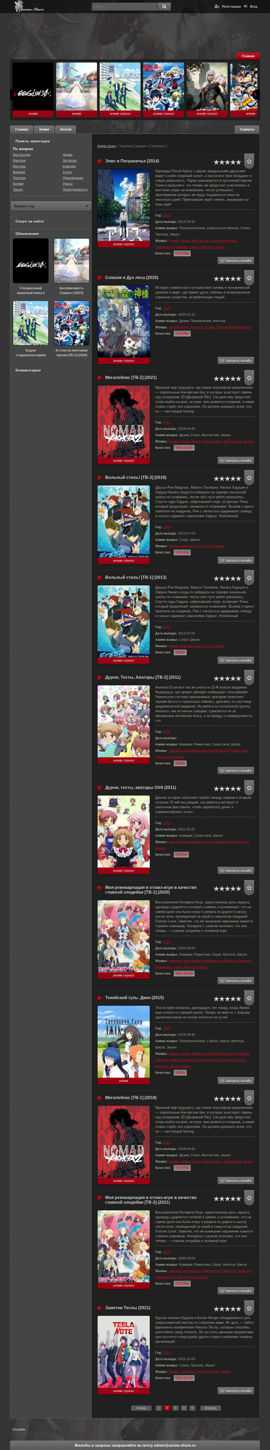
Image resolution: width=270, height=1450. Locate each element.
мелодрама (191, 751)
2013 (167, 627)
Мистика (19, 166)
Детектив (69, 160)
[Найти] (164, 7)
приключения (179, 327)
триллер (161, 1060)
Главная (248, 56)
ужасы (174, 1060)
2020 (167, 308)
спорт (196, 441)
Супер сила (164, 757)
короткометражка (216, 1054)
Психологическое (224, 241)
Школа (220, 546)
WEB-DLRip (184, 448)
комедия (186, 546)
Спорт (217, 441)
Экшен (220, 247)
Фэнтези (244, 327)
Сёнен (194, 247)
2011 (166, 732)
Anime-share (106, 146)
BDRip (180, 652)
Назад (141, 1408)
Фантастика (233, 441)
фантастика (201, 241)
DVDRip (181, 854)
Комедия (222, 751)
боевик (174, 241)
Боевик (18, 184)
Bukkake (19, 172)
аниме (173, 1054)
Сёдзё (177, 967)
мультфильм (239, 1054)
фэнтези (196, 327)
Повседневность (75, 189)
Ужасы (240, 1060)
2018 (167, 527)
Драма (210, 327)
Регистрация (231, 6)
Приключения (226, 327)
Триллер (206, 247)
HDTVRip (182, 253)
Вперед (210, 1408)
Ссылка (19, 1429)
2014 (167, 215)
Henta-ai (52, 6)
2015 (167, 1028)
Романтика (239, 751)
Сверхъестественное (171, 247)
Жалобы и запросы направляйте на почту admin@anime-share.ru (135, 1445)
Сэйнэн (228, 1060)
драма (185, 241)
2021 (167, 422)
